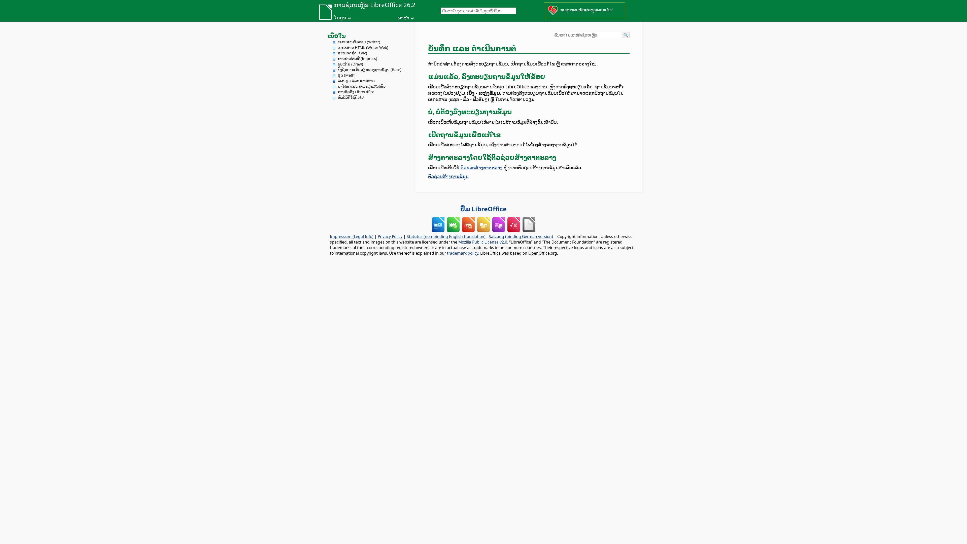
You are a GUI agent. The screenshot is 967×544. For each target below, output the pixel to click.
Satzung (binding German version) (521, 236)
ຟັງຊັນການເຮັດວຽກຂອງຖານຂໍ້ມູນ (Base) (369, 69)
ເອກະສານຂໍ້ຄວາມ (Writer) (359, 41)
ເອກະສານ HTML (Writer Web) (363, 47)
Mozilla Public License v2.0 (482, 242)
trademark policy (462, 253)
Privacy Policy (390, 236)
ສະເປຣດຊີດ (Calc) (352, 52)
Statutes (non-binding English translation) (446, 236)
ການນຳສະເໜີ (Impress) (357, 58)
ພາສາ (403, 17)
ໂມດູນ (340, 17)
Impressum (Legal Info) (351, 236)
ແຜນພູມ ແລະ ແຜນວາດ (356, 80)
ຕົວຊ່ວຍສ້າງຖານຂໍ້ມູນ (448, 176)
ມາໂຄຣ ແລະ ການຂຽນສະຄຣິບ (362, 86)
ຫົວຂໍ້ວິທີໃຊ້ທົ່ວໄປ (351, 97)
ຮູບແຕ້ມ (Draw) (350, 63)
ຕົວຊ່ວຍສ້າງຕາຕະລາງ (481, 167)
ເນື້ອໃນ (336, 35)
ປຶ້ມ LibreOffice (483, 209)
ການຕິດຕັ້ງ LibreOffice (356, 91)
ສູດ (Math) (347, 75)
